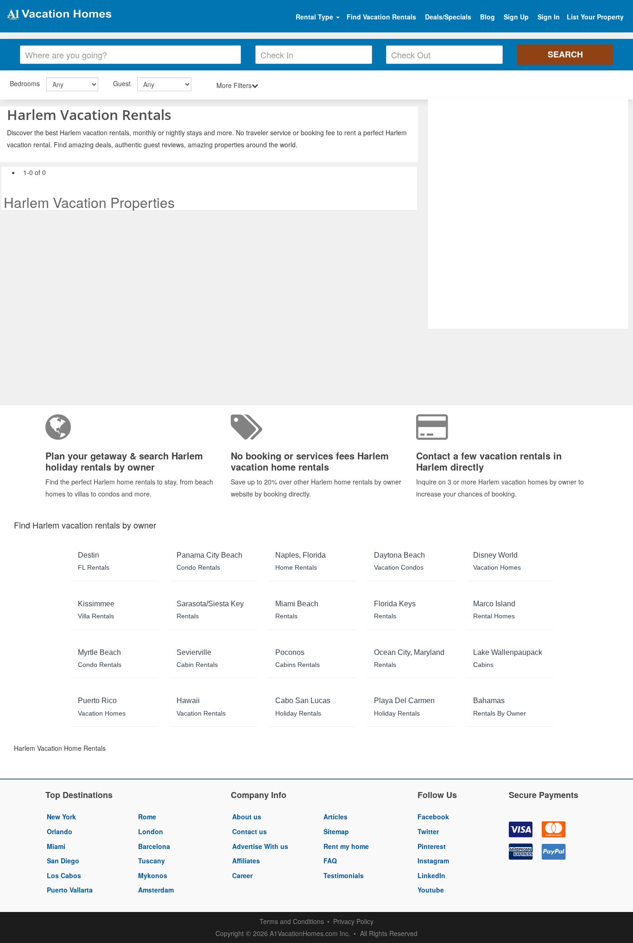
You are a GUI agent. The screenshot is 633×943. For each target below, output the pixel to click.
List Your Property (595, 16)
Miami (56, 846)
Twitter (428, 831)
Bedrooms (25, 83)
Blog (487, 16)
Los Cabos (64, 875)
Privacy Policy (353, 921)
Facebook (433, 816)
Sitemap (336, 831)
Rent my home (346, 846)
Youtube (431, 889)
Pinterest (432, 846)
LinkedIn (431, 875)
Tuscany (151, 860)
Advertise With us (260, 846)
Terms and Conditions (292, 921)
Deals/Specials (448, 16)
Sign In (549, 16)
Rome (147, 816)
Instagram (433, 860)
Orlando (59, 831)
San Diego (63, 860)
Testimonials (343, 875)
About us (246, 816)
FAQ (330, 860)
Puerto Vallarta (70, 889)
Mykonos (152, 875)
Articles (335, 816)
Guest (122, 83)
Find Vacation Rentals (381, 16)
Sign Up (516, 16)
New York (61, 816)
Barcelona (154, 846)
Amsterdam (156, 889)
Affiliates (246, 860)
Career (242, 875)
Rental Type (315, 16)
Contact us (249, 831)
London (150, 831)
